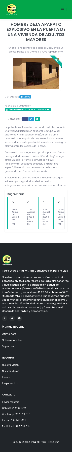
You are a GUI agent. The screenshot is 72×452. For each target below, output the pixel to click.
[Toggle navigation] (62, 9)
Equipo (6, 377)
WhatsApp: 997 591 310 (16, 414)
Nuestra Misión (10, 371)
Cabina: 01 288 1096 (14, 408)
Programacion (10, 383)
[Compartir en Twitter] (31, 119)
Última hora (9, 334)
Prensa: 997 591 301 (14, 420)
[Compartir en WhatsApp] (37, 119)
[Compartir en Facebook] (25, 119)
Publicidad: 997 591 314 (16, 426)
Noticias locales (12, 340)
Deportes (8, 346)
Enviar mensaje (10, 402)
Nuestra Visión (10, 364)
